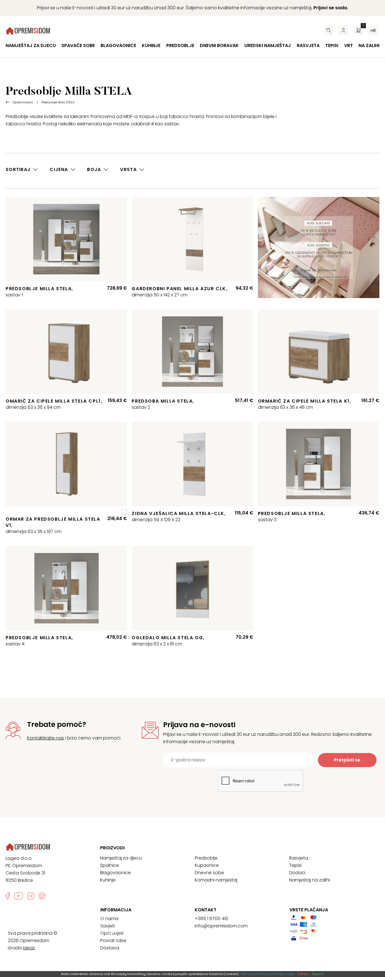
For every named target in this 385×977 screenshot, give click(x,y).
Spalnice (109, 865)
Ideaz (29, 948)
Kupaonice (207, 865)
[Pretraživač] (328, 30)
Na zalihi (369, 45)
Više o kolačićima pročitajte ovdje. (267, 974)
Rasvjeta (308, 45)
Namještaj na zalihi (309, 880)
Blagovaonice (118, 45)
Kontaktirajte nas (45, 738)
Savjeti (107, 926)
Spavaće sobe (78, 45)
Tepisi (331, 45)
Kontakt (205, 910)
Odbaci (303, 974)
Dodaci (297, 872)
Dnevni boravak (219, 45)
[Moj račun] (343, 30)
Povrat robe (113, 940)
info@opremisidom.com (221, 926)
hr (373, 30)
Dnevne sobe (209, 872)
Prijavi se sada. (330, 8)
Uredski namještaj (267, 45)
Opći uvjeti (111, 933)
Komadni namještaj (216, 880)
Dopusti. (318, 974)
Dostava (109, 948)
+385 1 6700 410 (211, 918)
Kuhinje (151, 45)
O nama (109, 918)
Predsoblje (180, 45)
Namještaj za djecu (31, 45)
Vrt (348, 45)
